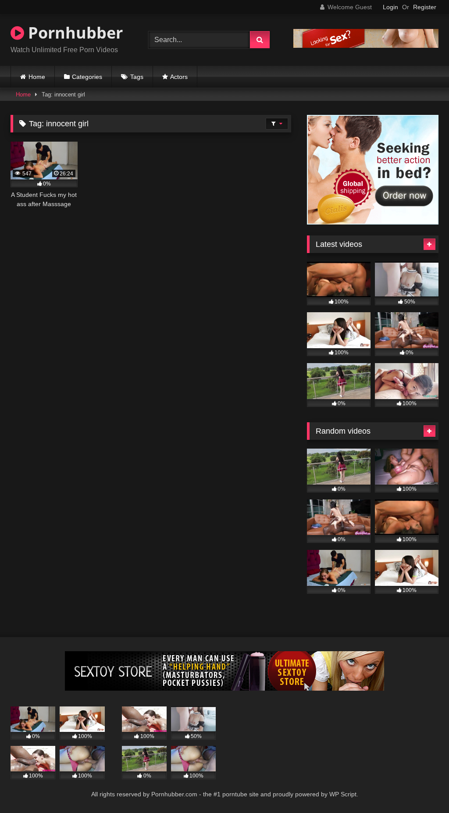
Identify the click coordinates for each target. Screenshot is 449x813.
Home (37, 76)
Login (390, 7)
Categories (87, 76)
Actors (179, 76)
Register (424, 7)
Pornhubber (73, 32)
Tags (136, 76)
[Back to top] (421, 786)
